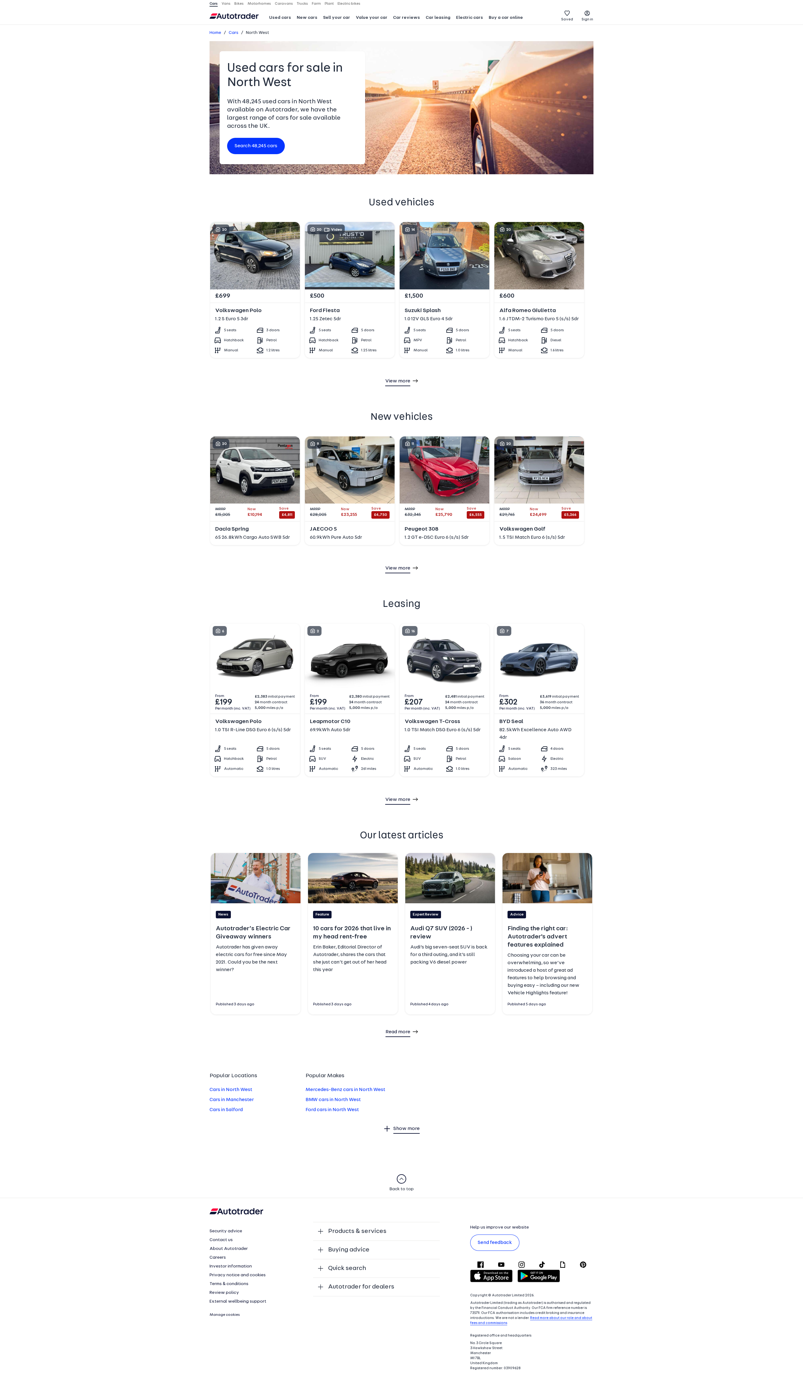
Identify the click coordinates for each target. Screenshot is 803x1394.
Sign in (587, 19)
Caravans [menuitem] (284, 4)
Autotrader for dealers (361, 1287)
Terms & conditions (229, 1284)
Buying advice (349, 1250)
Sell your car (336, 17)
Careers (218, 1257)
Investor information (231, 1266)
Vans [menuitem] (226, 4)
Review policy (224, 1292)
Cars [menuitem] (214, 4)
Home (215, 32)
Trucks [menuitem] (302, 4)
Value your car (371, 17)
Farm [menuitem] (316, 4)
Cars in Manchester (232, 1099)
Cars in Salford (226, 1109)
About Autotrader (229, 1248)
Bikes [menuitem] (239, 4)
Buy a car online (506, 17)
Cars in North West (231, 1089)
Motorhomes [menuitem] (259, 4)
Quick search (347, 1268)
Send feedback (495, 1242)
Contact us (221, 1240)
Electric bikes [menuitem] (349, 4)
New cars (307, 17)
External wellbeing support (238, 1301)
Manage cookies (225, 1315)
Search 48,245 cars (256, 146)
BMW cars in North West (333, 1099)
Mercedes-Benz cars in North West (345, 1089)
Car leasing (438, 17)
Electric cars (469, 17)
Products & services (357, 1231)
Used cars (280, 17)
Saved (567, 19)
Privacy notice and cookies (238, 1275)
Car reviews (406, 17)
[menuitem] (280, 18)
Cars (233, 32)
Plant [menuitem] (329, 4)
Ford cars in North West (332, 1109)
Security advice (226, 1231)
